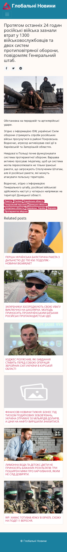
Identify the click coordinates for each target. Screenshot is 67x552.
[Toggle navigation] (7, 14)
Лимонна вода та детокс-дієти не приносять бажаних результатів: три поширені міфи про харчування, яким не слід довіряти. (32, 469)
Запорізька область (14, 208)
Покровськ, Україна (36, 208)
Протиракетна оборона (16, 211)
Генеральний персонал (16, 204)
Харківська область (34, 201)
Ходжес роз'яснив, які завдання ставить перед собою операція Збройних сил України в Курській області (28, 364)
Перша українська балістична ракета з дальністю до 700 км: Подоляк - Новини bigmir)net (32, 260)
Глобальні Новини (33, 6)
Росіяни (18, 201)
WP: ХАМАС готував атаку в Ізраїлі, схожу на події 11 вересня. (33, 519)
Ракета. (8, 201)
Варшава (52, 208)
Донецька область (38, 204)
